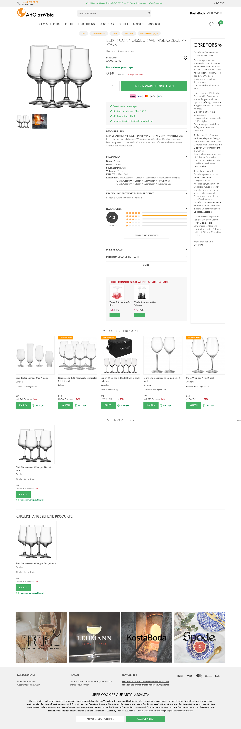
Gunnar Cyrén (127, 51)
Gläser (139, 177)
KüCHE (69, 24)
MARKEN (138, 24)
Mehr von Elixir (120, 420)
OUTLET (123, 24)
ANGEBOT (154, 24)
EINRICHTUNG (86, 24)
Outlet (147, 264)
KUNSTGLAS (107, 24)
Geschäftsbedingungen (28, 684)
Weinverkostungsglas (169, 177)
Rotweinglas (164, 180)
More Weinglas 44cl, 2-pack (200, 377)
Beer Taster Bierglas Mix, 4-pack (32, 377)
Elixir (114, 57)
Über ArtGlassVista (26, 681)
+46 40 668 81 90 (30, 2)
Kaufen (23, 405)
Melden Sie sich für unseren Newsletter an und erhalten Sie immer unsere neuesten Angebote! (145, 683)
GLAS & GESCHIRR (49, 24)
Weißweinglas (164, 184)
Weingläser (150, 177)
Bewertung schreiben (147, 235)
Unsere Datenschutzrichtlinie (150, 710)
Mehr (239, 420)
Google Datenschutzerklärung (179, 710)
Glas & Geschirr (125, 177)
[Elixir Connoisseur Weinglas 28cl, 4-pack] (23, 121)
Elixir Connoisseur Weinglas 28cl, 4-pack (36, 563)
